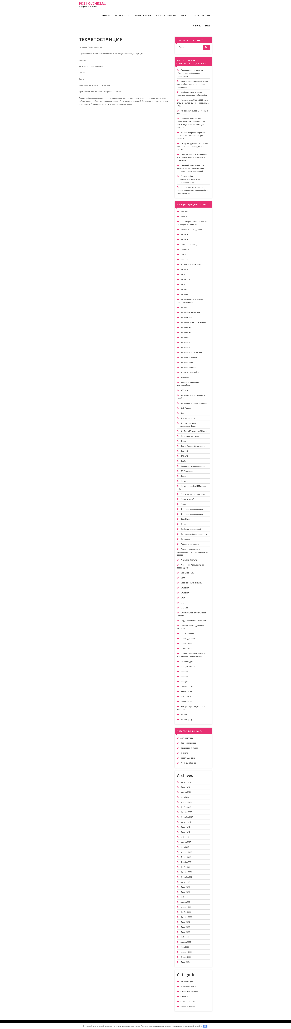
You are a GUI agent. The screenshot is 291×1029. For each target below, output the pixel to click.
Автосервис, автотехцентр (192, 352)
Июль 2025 (185, 827)
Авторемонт (186, 327)
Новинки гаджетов (142, 15)
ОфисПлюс (185, 519)
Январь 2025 (186, 857)
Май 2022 (185, 937)
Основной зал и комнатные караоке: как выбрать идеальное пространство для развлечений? (190, 168)
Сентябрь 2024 (187, 877)
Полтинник (185, 539)
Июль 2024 (185, 887)
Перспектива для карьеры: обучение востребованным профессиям (190, 73)
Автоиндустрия (122, 15)
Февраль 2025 (186, 852)
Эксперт (184, 715)
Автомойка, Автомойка (190, 312)
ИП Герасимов (187, 471)
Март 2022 (185, 947)
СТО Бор (184, 608)
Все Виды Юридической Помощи (194, 431)
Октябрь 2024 (186, 872)
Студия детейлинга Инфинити (193, 621)
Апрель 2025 (186, 842)
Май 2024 (185, 897)
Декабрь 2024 (186, 862)
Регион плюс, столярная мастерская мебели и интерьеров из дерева (192, 552)
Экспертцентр (186, 720)
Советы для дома (202, 15)
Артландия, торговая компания (194, 403)
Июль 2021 (185, 962)
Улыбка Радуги (187, 662)
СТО (182, 603)
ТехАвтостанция (187, 634)
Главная (106, 15)
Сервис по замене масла (191, 583)
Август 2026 (186, 782)
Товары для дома (188, 639)
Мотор (183, 504)
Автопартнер (186, 317)
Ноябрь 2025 (186, 807)
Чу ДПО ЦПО (186, 692)
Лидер (183, 476)
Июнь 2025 (185, 832)
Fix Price (184, 234)
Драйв (183, 461)
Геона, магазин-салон (190, 436)
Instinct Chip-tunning (189, 244)
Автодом (184, 294)
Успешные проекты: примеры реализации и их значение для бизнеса (191, 136)
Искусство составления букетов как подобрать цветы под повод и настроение (192, 84)
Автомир (184, 307)
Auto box (184, 212)
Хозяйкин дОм (187, 687)
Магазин (184, 481)
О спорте (185, 15)
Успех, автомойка (188, 667)
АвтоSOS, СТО (187, 279)
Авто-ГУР (185, 269)
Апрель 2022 (186, 942)
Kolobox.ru (185, 249)
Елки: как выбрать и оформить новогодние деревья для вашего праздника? (192, 157)
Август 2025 (186, 822)
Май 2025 (185, 837)
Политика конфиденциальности (194, 534)
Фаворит (184, 672)
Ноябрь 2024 (186, 867)
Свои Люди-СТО (187, 573)
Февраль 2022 (186, 952)
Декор (183, 441)
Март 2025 (185, 847)
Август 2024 (186, 882)
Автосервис (186, 342)
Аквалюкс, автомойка (190, 372)
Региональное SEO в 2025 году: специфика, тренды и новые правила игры (192, 103)
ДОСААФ (184, 456)
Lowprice (184, 259)
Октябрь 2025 (186, 812)
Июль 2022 (185, 927)
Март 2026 (185, 797)
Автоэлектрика (187, 362)
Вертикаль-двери (188, 418)
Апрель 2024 (186, 902)
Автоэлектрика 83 (188, 367)
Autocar (184, 217)
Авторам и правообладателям (193, 322)
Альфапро (185, 377)
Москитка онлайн (188, 499)
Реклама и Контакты (189, 560)
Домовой (184, 451)
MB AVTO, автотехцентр (191, 264)
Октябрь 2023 (186, 917)
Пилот (183, 524)
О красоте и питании (166, 15)
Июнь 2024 (185, 892)
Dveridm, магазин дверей (191, 229)
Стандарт (185, 588)
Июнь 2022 (185, 932)
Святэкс (184, 578)
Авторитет (185, 337)
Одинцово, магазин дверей (192, 509)
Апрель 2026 (186, 792)
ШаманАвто (186, 697)
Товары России (187, 644)
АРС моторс (186, 390)
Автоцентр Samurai (189, 357)
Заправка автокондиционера (193, 466)
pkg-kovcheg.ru (92, 3)
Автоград (184, 289)
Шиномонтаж (186, 702)
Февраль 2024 (186, 907)
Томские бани (186, 649)
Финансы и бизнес (201, 26)
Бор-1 (183, 413)
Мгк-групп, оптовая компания (193, 494)
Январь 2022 (186, 957)
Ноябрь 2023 (186, 912)
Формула (184, 682)
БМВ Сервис (186, 408)
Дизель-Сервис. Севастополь (193, 446)
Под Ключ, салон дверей (191, 529)
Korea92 (184, 254)
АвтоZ (183, 284)
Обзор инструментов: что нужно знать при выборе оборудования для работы (192, 146)
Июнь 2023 (185, 922)
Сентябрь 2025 (187, 817)
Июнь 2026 (185, 787)
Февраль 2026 (186, 802)
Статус (183, 598)
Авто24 (184, 274)
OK (205, 1026)
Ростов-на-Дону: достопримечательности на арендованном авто (188, 179)
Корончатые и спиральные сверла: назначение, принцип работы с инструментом (192, 190)
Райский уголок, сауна (190, 544)
